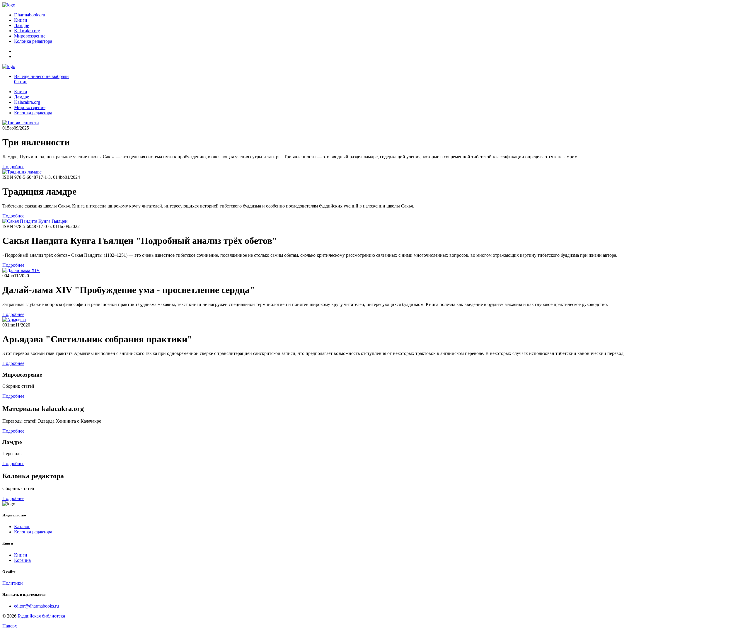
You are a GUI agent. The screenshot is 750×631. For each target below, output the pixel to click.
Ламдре (21, 25)
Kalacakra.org (27, 30)
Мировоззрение (29, 35)
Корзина (22, 560)
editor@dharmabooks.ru (36, 605)
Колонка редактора (33, 41)
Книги (20, 20)
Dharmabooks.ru (29, 14)
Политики (12, 583)
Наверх (9, 625)
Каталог (22, 526)
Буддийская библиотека (41, 615)
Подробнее (13, 166)
